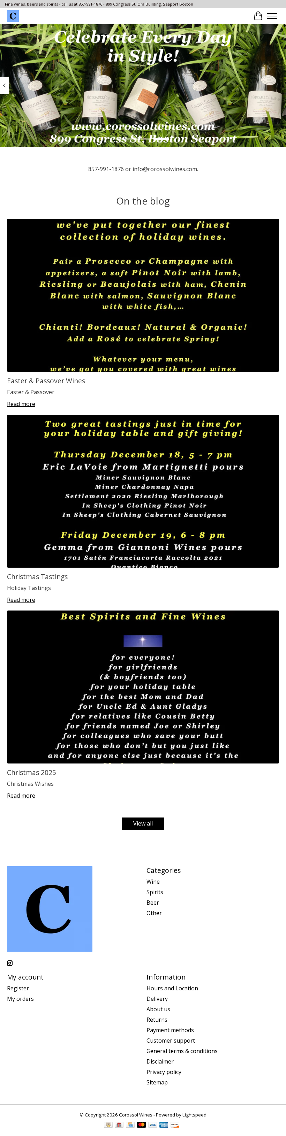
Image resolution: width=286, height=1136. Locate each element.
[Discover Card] (175, 1125)
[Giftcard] (119, 1125)
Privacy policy (163, 1072)
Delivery (157, 999)
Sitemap (157, 1082)
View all (143, 823)
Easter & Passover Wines (46, 380)
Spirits (154, 892)
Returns (156, 1019)
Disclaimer (160, 1061)
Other (154, 913)
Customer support (170, 1040)
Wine (153, 881)
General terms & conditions (182, 1051)
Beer (152, 902)
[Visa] (152, 1125)
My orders (20, 999)
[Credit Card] (130, 1125)
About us (158, 1009)
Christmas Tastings (37, 576)
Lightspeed (194, 1115)
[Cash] (108, 1125)
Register (18, 988)
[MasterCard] (141, 1125)
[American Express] (163, 1125)
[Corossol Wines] (13, 16)
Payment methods (170, 1030)
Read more (21, 404)
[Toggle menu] (272, 16)
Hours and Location (172, 988)
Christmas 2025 (31, 772)
